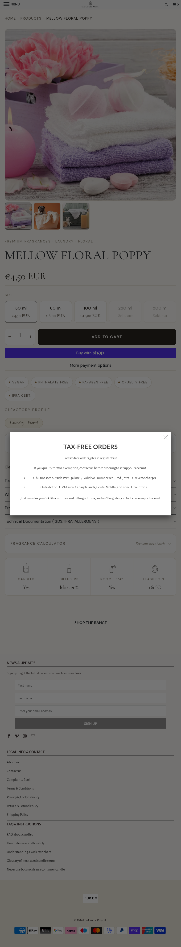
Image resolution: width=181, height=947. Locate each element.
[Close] (166, 437)
